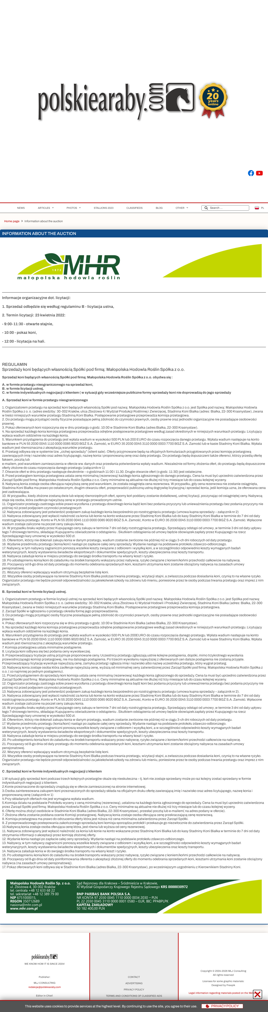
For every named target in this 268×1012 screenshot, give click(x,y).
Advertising (134, 983)
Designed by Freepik (223, 985)
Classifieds (134, 207)
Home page (11, 221)
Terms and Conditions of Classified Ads (134, 995)
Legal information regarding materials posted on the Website (223, 992)
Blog (159, 207)
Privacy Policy (134, 989)
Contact (134, 977)
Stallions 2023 (103, 207)
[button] (223, 992)
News (21, 207)
